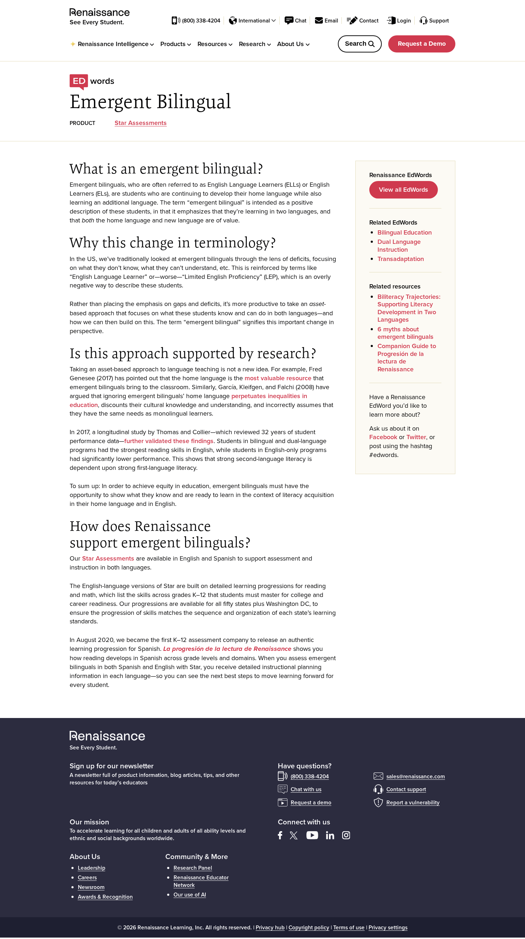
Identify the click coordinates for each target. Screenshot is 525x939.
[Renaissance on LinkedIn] (334, 834)
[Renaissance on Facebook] (284, 834)
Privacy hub (270, 927)
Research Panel (193, 868)
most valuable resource (278, 377)
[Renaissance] (104, 12)
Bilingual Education (405, 232)
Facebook (383, 436)
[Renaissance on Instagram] (349, 834)
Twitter (416, 436)
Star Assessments (141, 122)
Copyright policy (309, 927)
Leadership (91, 868)
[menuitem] (112, 43)
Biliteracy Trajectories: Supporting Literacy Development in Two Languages (409, 308)
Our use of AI (190, 894)
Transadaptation (401, 258)
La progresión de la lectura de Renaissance (227, 649)
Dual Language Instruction (399, 245)
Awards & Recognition (105, 896)
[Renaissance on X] (298, 834)
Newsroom (91, 887)
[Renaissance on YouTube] (316, 834)
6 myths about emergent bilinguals (406, 333)
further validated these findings (169, 440)
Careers (87, 877)
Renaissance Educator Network (201, 880)
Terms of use (349, 927)
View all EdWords (403, 189)
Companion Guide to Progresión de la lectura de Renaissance (407, 357)
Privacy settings (388, 927)
